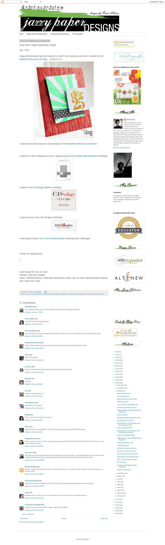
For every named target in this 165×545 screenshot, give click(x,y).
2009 (117, 511)
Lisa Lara (28, 367)
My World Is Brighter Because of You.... (129, 418)
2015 (117, 380)
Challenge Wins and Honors (59, 34)
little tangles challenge (59, 294)
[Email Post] (45, 292)
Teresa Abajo (29, 319)
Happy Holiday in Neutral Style (127, 399)
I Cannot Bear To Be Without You (127, 405)
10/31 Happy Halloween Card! (127, 459)
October (120, 391)
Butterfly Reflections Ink (78, 144)
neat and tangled (90, 294)
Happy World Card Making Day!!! (127, 457)
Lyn (26, 391)
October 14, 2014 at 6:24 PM (34, 510)
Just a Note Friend (123, 396)
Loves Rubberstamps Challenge (75, 294)
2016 (117, 377)
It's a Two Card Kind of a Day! (126, 451)
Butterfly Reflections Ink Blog (33, 59)
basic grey (28, 294)
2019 (117, 369)
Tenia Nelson (130, 119)
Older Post (104, 518)
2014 (117, 383)
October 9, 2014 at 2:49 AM (34, 384)
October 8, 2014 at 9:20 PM (34, 336)
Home (21, 34)
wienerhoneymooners (32, 343)
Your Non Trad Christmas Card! (127, 454)
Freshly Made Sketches (85, 156)
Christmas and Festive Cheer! (126, 407)
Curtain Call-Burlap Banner (126, 435)
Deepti (27, 415)
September (121, 473)
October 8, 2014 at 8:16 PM (34, 324)
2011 (117, 505)
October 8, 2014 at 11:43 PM (34, 348)
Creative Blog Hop (123, 445)
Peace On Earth (122, 415)
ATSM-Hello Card (122, 402)
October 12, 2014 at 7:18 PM (34, 474)
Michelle (27, 378)
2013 (117, 499)
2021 (117, 363)
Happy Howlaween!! (123, 393)
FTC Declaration (77, 34)
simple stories (100, 294)
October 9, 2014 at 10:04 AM (34, 408)
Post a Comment (27, 514)
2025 (117, 352)
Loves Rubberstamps (54, 238)
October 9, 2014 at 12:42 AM (34, 372)
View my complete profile (121, 147)
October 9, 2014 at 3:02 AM (34, 396)
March (119, 490)
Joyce (27, 427)
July (118, 479)
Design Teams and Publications (37, 34)
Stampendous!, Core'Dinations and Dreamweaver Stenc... (128, 424)
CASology (38, 187)
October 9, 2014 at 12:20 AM (34, 360)
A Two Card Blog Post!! (124, 428)
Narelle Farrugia (30, 467)
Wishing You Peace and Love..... (127, 448)
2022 (117, 360)
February (120, 493)
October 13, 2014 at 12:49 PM (34, 486)
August (119, 476)
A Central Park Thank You (125, 420)
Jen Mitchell (29, 307)
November (120, 388)
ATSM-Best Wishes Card (125, 443)
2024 (117, 354)
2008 (117, 513)
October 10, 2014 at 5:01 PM (34, 446)
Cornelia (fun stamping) (33, 505)
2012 (117, 502)
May (118, 484)
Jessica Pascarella (31, 481)
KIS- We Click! (121, 462)
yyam (27, 355)
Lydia (27, 492)
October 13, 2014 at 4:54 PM (34, 498)
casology (34, 294)
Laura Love (28, 452)
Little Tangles (46, 217)
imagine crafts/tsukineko (45, 294)
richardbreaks (30, 403)
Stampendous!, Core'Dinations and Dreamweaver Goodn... (128, 431)
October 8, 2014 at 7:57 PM (34, 312)
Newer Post (24, 518)
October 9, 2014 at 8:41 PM (34, 432)
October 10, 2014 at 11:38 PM (34, 460)
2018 (117, 371)
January (120, 496)
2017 (117, 374)
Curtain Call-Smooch (124, 470)
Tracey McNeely (30, 331)
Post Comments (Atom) (35, 522)
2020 (117, 366)
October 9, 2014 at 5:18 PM (34, 420)
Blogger (86, 539)
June (119, 482)
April (119, 487)
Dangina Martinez (31, 438)
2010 (117, 508)
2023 (117, 357)
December (120, 385)
